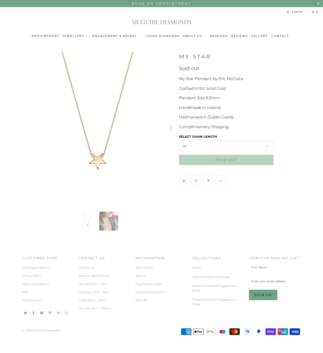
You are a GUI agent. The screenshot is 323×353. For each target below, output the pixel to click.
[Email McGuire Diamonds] (66, 312)
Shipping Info (31, 300)
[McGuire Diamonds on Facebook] (33, 312)
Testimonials (144, 267)
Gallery (259, 36)
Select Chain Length (198, 136)
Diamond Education (149, 292)
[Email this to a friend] (221, 180)
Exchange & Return (35, 267)
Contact (280, 36)
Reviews (239, 36)
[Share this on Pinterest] (209, 180)
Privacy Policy (31, 275)
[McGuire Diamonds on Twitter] (25, 312)
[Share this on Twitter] (184, 180)
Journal (140, 275)
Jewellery (73, 36)
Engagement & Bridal (114, 36)
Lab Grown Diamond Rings (211, 277)
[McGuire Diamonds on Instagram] (58, 312)
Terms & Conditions (35, 284)
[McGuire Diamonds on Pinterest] (50, 312)
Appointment (45, 36)
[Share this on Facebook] (196, 180)
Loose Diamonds (162, 36)
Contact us (86, 267)
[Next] (170, 128)
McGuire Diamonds (162, 21)
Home (196, 267)
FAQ (25, 292)
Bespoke (219, 36)
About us (192, 36)
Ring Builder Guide (148, 284)
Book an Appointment (161, 3)
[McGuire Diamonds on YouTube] (41, 312)
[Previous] (26, 128)
